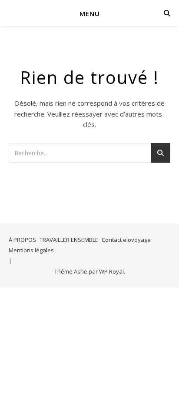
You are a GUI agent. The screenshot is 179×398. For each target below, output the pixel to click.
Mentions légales (31, 250)
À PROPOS (22, 240)
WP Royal (111, 271)
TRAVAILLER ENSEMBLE (69, 240)
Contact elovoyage (126, 240)
